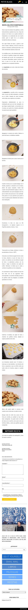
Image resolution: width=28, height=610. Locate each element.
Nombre (4, 477)
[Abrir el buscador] (22, 2)
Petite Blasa (6, 2)
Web (3, 488)
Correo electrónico (6, 483)
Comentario (4, 463)
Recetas (16, 26)
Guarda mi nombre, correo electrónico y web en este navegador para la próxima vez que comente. (13, 495)
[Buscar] (24, 549)
